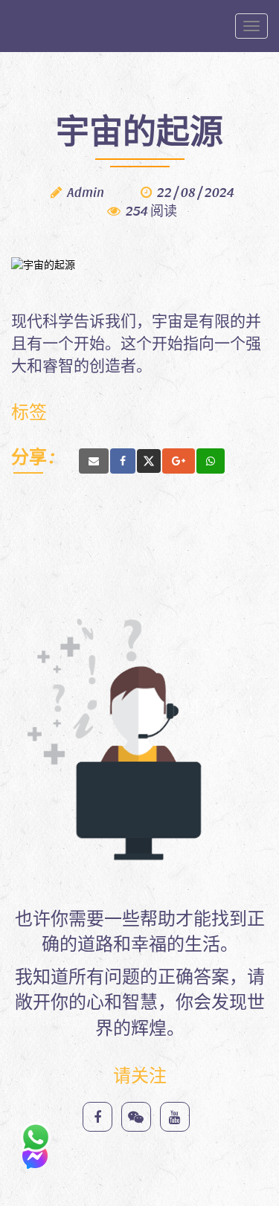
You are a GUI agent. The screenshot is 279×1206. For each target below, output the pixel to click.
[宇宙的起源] (94, 461)
